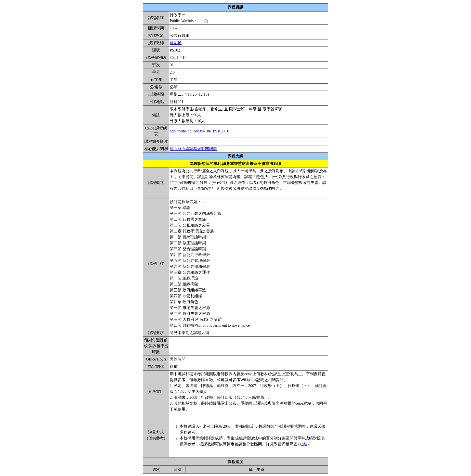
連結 (303, 444)
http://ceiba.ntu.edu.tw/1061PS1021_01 (200, 131)
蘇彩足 (176, 43)
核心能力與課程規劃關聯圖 (193, 149)
